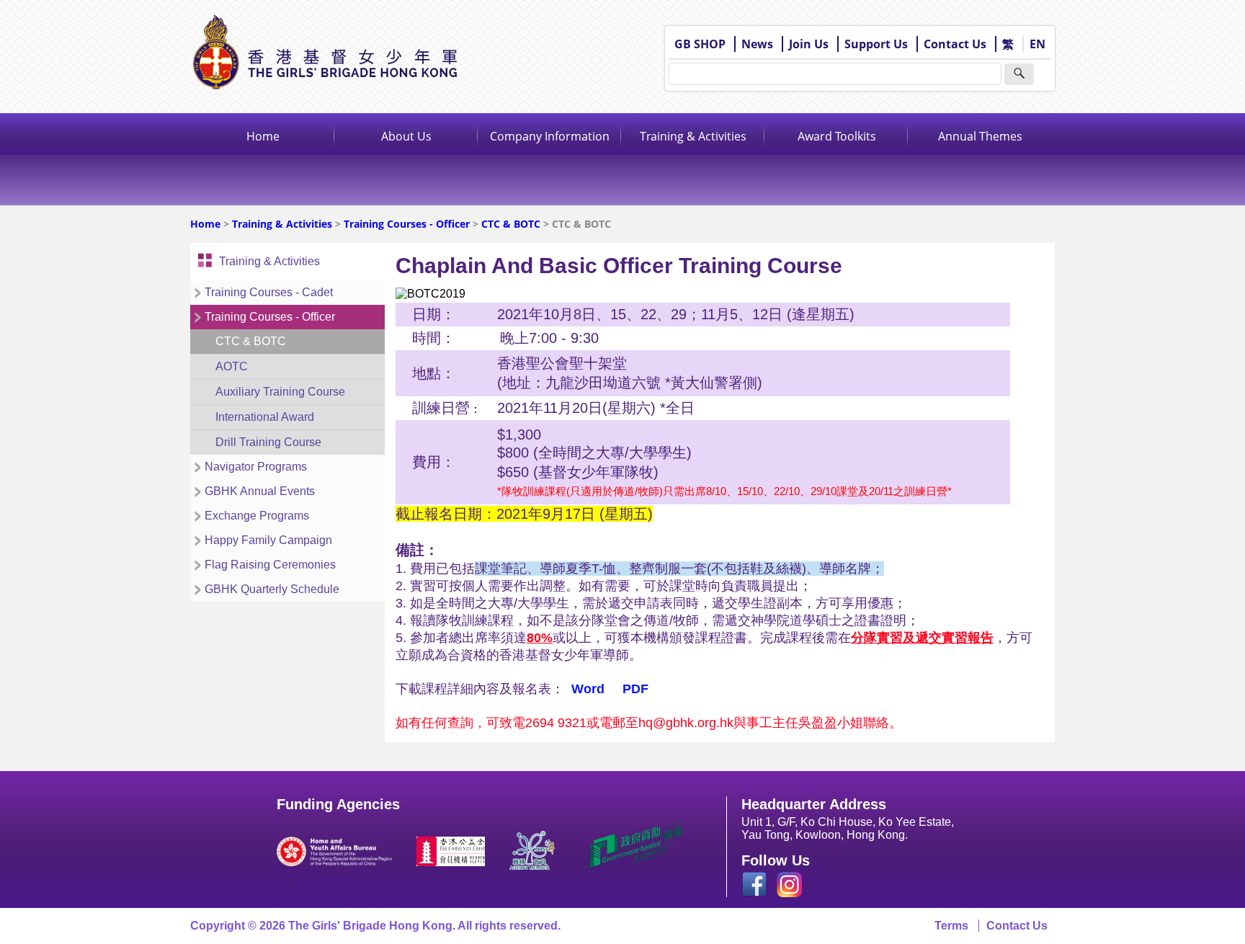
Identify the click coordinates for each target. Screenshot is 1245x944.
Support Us (876, 44)
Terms (951, 925)
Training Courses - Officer (407, 224)
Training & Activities (693, 136)
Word (587, 689)
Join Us (809, 44)
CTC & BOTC (512, 224)
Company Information (550, 136)
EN (1037, 44)
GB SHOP (700, 44)
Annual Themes (980, 136)
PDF (635, 689)
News (757, 44)
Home (263, 136)
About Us (406, 136)
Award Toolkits (837, 136)
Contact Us (955, 44)
